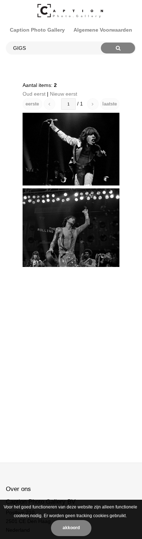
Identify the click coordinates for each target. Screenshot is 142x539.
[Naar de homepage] (71, 11)
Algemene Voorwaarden (103, 30)
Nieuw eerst (63, 94)
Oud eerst (34, 94)
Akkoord (71, 527)
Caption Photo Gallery (37, 30)
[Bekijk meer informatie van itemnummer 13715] (71, 227)
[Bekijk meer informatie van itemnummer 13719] (71, 149)
